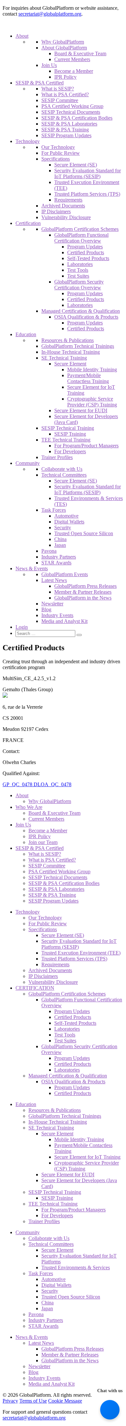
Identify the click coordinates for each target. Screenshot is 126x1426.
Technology (28, 141)
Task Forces (53, 510)
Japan (60, 545)
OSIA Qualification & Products (86, 317)
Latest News (54, 580)
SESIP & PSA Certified (40, 83)
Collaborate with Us (61, 469)
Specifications (55, 159)
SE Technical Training (64, 358)
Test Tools (77, 270)
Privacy (10, 1401)
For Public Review (60, 153)
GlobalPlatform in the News (82, 598)
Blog (46, 609)
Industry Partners (58, 557)
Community (28, 463)
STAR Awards (56, 562)
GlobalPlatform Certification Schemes (80, 229)
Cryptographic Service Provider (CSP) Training (92, 401)
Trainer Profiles (57, 457)
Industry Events (57, 615)
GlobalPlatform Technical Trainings (77, 346)
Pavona (49, 551)
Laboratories (80, 264)
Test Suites (78, 276)
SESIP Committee (59, 100)
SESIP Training (70, 434)
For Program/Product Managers (86, 445)
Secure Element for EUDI (80, 410)
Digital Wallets (69, 521)
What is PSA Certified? (65, 94)
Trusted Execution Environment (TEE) (81, 953)
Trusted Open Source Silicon (83, 533)
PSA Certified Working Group (72, 106)
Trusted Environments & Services (75, 1267)
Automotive (66, 516)
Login (22, 627)
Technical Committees (64, 475)
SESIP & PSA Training (65, 129)
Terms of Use (33, 1401)
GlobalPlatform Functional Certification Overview (81, 238)
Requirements (68, 200)
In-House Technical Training (70, 352)
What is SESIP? (57, 88)
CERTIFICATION (35, 988)
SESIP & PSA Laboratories (69, 123)
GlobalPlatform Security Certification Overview (79, 284)
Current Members (72, 59)
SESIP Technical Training (67, 428)
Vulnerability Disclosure (66, 217)
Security (62, 527)
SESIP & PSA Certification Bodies (76, 118)
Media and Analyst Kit (64, 621)
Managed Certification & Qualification (80, 311)
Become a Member (73, 71)
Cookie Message (65, 1401)
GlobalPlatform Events (64, 574)
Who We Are (29, 807)
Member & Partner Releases (82, 592)
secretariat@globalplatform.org (49, 14)
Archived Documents (63, 205)
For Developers (70, 451)
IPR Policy (65, 77)
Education (26, 334)
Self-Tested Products (88, 258)
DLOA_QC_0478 (52, 784)
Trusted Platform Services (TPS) (87, 194)
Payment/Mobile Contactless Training (88, 378)
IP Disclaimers (56, 211)
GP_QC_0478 (18, 784)
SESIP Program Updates (66, 135)
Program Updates (85, 246)
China (60, 539)
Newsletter (52, 603)
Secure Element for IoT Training (87, 1157)
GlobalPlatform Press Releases (85, 586)
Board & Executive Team (80, 53)
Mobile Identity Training (92, 369)
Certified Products (85, 252)
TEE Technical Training (65, 439)
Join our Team (43, 842)
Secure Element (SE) (75, 164)
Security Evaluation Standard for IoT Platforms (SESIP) (87, 173)
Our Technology (58, 147)
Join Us (49, 65)
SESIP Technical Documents (70, 112)
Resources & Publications (67, 340)
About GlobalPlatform (64, 47)
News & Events (32, 568)
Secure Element (70, 363)
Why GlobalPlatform (62, 42)
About (22, 36)
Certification (28, 223)
